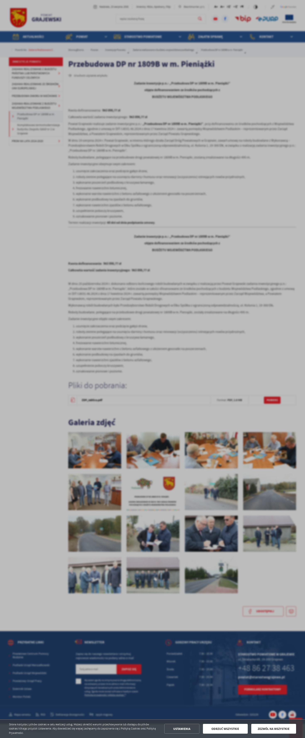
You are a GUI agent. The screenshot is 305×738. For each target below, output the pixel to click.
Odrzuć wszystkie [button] (225, 729)
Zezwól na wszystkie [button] (273, 729)
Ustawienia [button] (181, 729)
